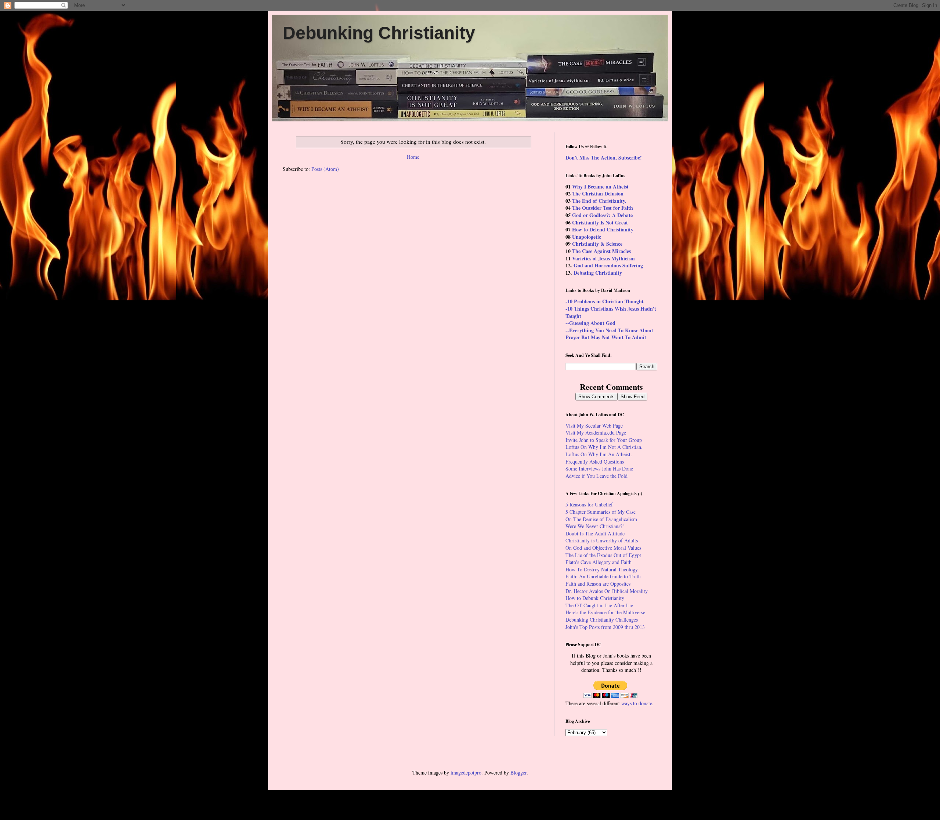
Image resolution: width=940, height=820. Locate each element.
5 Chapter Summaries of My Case (600, 511)
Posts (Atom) (325, 168)
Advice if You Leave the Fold (596, 475)
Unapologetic (586, 237)
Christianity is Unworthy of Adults (601, 540)
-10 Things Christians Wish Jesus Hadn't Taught (610, 312)
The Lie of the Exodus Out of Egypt (603, 555)
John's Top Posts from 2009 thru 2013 (605, 626)
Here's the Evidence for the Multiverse (605, 612)
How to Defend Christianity (602, 229)
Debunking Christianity (379, 33)
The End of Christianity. (599, 201)
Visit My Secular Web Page (594, 425)
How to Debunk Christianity (594, 597)
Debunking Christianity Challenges (601, 619)
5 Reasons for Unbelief (589, 504)
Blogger (518, 772)
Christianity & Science (597, 244)
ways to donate (636, 703)
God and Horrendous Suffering (608, 265)
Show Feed (632, 396)
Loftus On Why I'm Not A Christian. (604, 446)
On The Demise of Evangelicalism (601, 519)
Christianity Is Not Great (600, 222)
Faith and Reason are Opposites (597, 583)
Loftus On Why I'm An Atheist (597, 454)
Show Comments (596, 396)
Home (413, 156)
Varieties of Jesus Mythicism (603, 258)
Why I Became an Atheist (600, 186)
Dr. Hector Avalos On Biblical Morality (606, 590)
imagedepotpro (466, 772)
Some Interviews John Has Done (599, 468)
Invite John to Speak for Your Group (603, 439)
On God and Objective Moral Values (603, 547)
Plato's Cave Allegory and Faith (598, 562)
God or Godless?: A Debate (602, 215)
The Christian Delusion (597, 193)
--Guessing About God (590, 323)
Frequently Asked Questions (594, 461)
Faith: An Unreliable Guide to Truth (603, 576)
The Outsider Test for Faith (602, 208)
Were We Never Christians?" (595, 526)
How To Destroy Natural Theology (601, 569)
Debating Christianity (598, 273)
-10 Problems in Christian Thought (604, 301)
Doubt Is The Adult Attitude (595, 533)
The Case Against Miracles (601, 251)
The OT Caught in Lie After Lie (599, 605)
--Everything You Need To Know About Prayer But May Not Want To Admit (609, 333)
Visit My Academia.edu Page (595, 432)
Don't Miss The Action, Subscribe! (603, 157)
